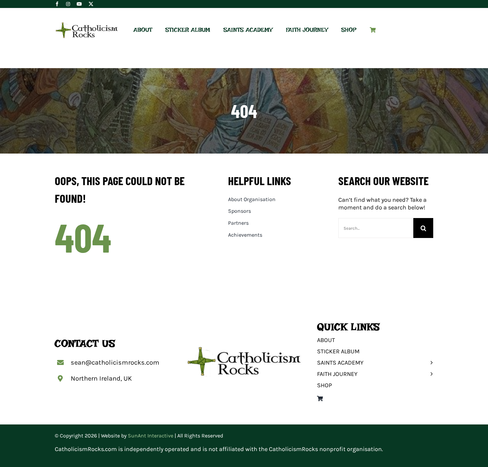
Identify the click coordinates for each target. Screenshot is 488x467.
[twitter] (91, 4)
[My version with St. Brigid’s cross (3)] (87, 24)
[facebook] (57, 4)
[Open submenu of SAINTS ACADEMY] (429, 363)
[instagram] (68, 4)
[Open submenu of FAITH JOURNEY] (429, 374)
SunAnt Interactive (150, 435)
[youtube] (79, 4)
